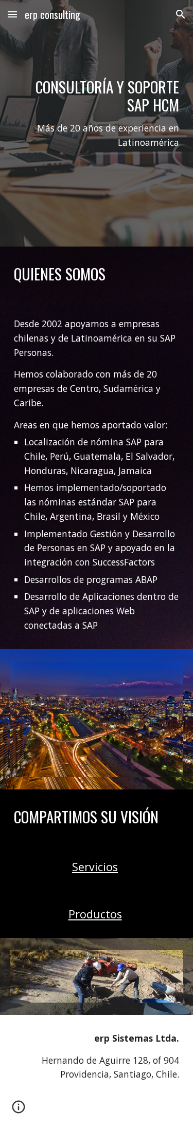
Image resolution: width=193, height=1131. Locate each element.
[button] (12, 14)
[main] (97, 123)
